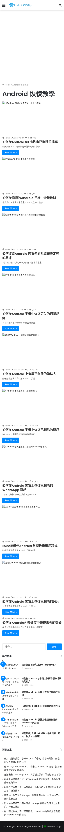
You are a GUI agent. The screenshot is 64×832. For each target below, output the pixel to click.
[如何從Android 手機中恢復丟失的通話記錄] (32, 289)
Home (7, 84)
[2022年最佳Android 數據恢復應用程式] (32, 521)
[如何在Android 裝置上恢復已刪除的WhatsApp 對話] (32, 461)
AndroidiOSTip (54, 826)
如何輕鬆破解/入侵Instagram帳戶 (39, 664)
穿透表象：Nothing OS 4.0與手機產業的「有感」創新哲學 (32, 774)
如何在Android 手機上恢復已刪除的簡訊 (30, 430)
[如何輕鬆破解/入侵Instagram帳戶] (10, 669)
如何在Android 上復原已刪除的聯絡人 (29, 374)
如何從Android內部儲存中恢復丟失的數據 (32, 623)
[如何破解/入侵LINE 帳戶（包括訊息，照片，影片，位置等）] (10, 737)
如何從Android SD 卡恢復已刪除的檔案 (30, 142)
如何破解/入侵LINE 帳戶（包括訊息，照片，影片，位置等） (41, 735)
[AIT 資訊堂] (20, 5)
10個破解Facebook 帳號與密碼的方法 (41, 705)
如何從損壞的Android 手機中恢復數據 (29, 198)
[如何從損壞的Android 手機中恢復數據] (32, 173)
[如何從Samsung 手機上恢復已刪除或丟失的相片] (10, 683)
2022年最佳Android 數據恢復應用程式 (29, 546)
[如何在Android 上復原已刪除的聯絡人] (32, 350)
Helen (7, 138)
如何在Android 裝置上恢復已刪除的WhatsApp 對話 (39, 721)
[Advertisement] (32, 45)
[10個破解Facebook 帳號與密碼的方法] (10, 710)
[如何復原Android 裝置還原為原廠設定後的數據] (32, 229)
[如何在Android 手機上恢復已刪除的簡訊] (32, 405)
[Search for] (60, 6)
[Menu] (3, 6)
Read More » (11, 152)
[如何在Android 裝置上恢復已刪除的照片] (32, 577)
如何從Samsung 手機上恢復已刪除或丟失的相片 (41, 680)
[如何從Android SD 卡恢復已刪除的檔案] (32, 118)
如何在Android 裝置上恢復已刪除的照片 (30, 601)
